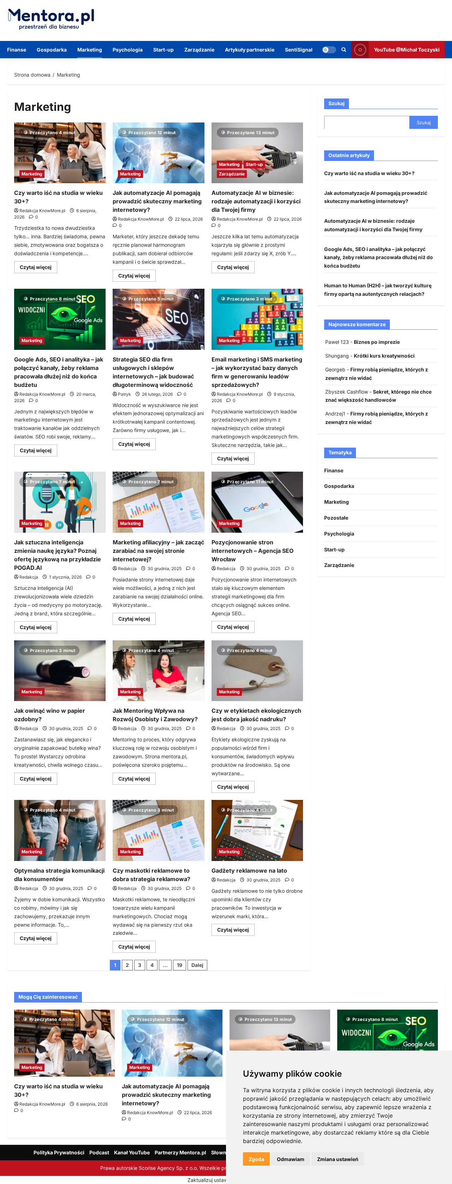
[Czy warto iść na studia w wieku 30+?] (60, 153)
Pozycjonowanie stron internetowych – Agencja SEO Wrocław (252, 551)
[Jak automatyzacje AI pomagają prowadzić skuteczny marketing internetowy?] (158, 153)
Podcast (99, 1152)
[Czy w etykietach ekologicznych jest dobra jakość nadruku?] (257, 670)
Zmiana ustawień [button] (337, 1159)
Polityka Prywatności (59, 1152)
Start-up (163, 50)
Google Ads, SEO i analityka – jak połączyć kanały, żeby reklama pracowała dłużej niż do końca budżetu (378, 257)
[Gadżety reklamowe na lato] (257, 830)
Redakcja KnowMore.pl (42, 210)
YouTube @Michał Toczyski (407, 49)
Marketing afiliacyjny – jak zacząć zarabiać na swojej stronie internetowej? (158, 551)
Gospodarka (52, 50)
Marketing (89, 50)
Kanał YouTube (132, 1152)
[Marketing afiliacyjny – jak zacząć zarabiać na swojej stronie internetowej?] (158, 502)
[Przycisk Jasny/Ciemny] (329, 49)
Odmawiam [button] (290, 1159)
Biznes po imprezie (377, 342)
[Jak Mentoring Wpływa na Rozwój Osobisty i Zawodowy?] (158, 670)
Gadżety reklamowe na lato (249, 870)
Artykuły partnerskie (249, 50)
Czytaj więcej (38, 268)
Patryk (124, 394)
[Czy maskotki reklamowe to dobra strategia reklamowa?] (158, 830)
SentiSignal (299, 50)
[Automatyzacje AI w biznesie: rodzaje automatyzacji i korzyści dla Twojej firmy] (257, 153)
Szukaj (336, 103)
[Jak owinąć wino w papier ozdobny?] (60, 670)
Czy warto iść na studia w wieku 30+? (369, 173)
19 (179, 965)
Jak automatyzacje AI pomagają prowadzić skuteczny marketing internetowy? (157, 201)
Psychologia (128, 50)
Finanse (16, 50)
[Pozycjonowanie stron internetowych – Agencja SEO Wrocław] (257, 502)
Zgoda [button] (256, 1159)
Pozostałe (336, 518)
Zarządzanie (199, 50)
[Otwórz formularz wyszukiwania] (343, 49)
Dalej (197, 965)
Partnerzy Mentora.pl (180, 1152)
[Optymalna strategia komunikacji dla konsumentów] (60, 830)
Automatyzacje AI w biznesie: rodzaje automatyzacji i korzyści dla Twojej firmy (256, 201)
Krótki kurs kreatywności (384, 356)
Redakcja (28, 577)
